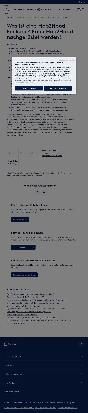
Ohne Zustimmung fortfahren (67, 60)
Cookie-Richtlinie (63, 80)
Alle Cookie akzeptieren (58, 88)
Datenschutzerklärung (26, 82)
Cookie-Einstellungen (29, 88)
